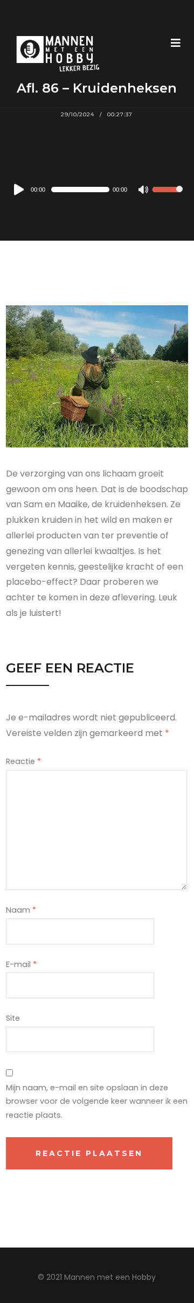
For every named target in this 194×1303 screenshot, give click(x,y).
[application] (97, 189)
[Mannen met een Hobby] (54, 54)
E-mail (21, 964)
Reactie (23, 761)
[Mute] (143, 190)
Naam (21, 910)
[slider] (168, 196)
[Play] (19, 189)
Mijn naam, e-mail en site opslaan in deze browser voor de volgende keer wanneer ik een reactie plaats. (97, 1101)
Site (13, 1018)
